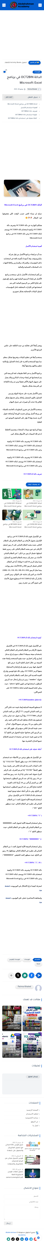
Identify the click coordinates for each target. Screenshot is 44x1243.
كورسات (37, 72)
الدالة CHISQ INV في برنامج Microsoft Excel (33, 526)
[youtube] (35, 1239)
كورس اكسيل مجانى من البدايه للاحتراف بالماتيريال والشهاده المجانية (14, 1162)
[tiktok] (13, 1239)
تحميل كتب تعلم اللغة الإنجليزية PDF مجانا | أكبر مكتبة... (32, 1024)
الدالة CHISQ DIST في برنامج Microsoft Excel (33, 505)
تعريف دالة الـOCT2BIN (29, 111)
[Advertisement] (22, 36)
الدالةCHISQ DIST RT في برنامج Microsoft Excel (12, 505)
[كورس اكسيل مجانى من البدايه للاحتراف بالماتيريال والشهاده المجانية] (32, 1160)
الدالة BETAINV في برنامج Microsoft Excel (12, 526)
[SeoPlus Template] (37, 1232)
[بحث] (4, 5)
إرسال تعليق (33, 1077)
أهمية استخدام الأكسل (28, 108)
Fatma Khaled (32, 89)
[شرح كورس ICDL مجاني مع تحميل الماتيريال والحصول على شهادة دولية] (32, 1146)
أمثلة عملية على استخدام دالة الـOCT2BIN (22, 118)
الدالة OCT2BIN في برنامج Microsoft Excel (22, 104)
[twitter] (17, 1239)
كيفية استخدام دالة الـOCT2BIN (26, 115)
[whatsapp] (8, 1239)
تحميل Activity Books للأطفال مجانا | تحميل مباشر (13, 1024)
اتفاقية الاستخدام (32, 1114)
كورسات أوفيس (14, 959)
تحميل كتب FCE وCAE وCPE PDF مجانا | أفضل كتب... (15, 63)
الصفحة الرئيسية (32, 1110)
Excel (38, 964)
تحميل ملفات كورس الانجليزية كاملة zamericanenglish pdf (14, 1174)
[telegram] (31, 1239)
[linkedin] (22, 1239)
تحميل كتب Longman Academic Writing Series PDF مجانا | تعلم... (13, 1048)
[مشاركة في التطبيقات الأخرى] (11, 975)
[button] (31, 975)
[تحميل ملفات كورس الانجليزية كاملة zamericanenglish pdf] (32, 1173)
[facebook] (26, 1239)
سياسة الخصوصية (31, 1118)
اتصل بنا (35, 1125)
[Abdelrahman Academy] (22, 5)
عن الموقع (34, 1122)
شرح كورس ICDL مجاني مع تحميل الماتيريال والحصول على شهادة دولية (14, 1148)
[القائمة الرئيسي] (40, 5)
